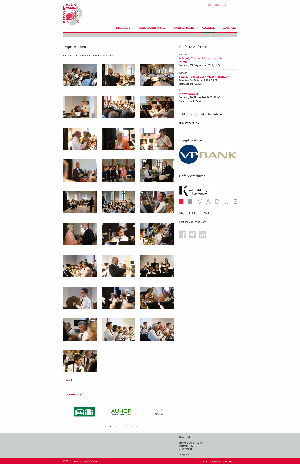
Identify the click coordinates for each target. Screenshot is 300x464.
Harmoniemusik (152, 28)
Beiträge (123, 28)
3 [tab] (116, 426)
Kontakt (230, 28)
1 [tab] (105, 426)
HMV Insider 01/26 (189, 122)
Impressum (214, 462)
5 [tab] (126, 426)
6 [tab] (131, 426)
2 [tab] (110, 426)
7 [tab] (136, 426)
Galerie (208, 28)
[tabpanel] (84, 413)
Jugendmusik (183, 28)
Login (204, 462)
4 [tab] (121, 426)
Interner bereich (222, 4)
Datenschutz (228, 462)
